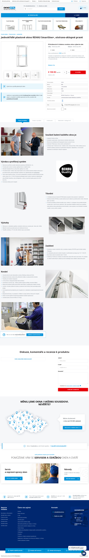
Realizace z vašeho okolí (72, 427)
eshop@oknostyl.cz (59, 512)
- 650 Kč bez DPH (74, 46)
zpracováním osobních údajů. (73, 385)
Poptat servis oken (12, 478)
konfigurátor (36, 172)
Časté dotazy (21, 528)
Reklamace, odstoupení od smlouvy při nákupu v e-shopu (31, 538)
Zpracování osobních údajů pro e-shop (26, 526)
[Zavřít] (85, 547)
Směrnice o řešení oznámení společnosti (27, 536)
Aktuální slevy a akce (5, 515)
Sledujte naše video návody (75, 550)
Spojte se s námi (58, 516)
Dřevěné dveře (4, 523)
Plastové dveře (4, 519)
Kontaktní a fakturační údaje (44, 1)
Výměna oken (4, 525)
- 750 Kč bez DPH (54, 46)
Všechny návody (70, 478)
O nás (19, 515)
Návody (33, 1)
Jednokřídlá (19, 34)
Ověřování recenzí (55, 1)
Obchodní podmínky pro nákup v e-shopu (27, 523)
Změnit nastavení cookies (23, 540)
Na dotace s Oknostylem (6, 513)
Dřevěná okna (4, 521)
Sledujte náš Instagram (55, 550)
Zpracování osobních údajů (24, 521)
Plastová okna (12, 34)
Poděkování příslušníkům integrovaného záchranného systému (32, 530)
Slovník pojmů (21, 519)
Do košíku (78, 72)
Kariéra (19, 511)
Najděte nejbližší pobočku (16, 550)
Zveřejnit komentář (73, 389)
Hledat (61, 8)
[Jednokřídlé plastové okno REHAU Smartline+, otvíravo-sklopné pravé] (22, 56)
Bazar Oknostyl (21, 513)
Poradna (20, 534)
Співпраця (20, 532)
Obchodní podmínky (6, 1)
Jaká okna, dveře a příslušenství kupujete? (20, 1)
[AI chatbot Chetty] (83, 553)
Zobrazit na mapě (77, 524)
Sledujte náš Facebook (35, 550)
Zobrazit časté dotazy (34, 334)
